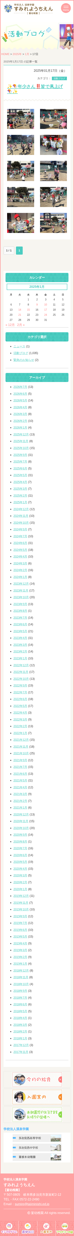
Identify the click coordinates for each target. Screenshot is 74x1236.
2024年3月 (20, 563)
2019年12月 (21, 895)
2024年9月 (20, 529)
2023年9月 (20, 604)
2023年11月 (20, 590)
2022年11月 (20, 672)
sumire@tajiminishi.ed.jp (32, 1204)
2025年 (17, 54)
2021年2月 (20, 801)
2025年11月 (20, 441)
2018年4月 (20, 1018)
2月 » (21, 325)
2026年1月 (20, 427)
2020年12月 (21, 814)
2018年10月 (21, 984)
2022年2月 (20, 726)
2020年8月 (20, 841)
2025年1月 (20, 502)
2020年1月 (20, 889)
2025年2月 (20, 495)
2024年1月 (20, 577)
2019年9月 (20, 916)
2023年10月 (21, 597)
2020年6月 (20, 855)
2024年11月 (20, 515)
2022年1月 (20, 733)
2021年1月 (20, 807)
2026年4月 (20, 407)
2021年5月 (20, 780)
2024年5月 (20, 549)
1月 (27, 54)
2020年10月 (21, 828)
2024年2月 (20, 570)
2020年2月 (20, 882)
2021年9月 (20, 760)
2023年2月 (20, 651)
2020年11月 (20, 821)
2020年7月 (20, 848)
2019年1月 (20, 963)
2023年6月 (20, 624)
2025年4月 (20, 482)
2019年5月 (20, 936)
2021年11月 (20, 746)
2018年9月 (20, 990)
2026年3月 (20, 414)
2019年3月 (20, 950)
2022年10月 (21, 678)
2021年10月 (21, 753)
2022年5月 (20, 706)
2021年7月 (20, 766)
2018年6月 (20, 1004)
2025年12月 (21, 434)
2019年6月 (20, 929)
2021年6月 (20, 773)
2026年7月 (20, 386)
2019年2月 (20, 957)
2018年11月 (20, 977)
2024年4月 (20, 556)
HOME (5, 54)
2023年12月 (21, 583)
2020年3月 (20, 875)
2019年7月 (20, 923)
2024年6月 (20, 543)
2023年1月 (20, 658)
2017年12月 (21, 1045)
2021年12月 (21, 739)
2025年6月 (20, 468)
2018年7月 (20, 997)
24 (45, 314)
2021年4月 (20, 787)
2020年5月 (20, 861)
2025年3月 (20, 488)
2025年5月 (20, 475)
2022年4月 (20, 712)
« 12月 (10, 325)
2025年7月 (20, 461)
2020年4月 (20, 868)
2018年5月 (20, 1011)
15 (28, 309)
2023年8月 (20, 610)
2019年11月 (20, 902)
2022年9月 (20, 685)
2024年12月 (21, 509)
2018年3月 (20, 1024)
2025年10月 (21, 448)
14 (19, 309)
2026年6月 (20, 393)
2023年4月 (20, 638)
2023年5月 (20, 631)
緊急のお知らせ (23, 360)
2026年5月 (20, 400)
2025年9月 (20, 454)
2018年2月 (20, 1031)
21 (19, 314)
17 (45, 309)
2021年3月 (20, 794)
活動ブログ (59, 78)
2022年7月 (20, 692)
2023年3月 (20, 644)
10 (45, 304)
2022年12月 (21, 665)
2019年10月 (21, 909)
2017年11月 (20, 1052)
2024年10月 (21, 522)
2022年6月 (20, 699)
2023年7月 (20, 617)
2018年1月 (20, 1038)
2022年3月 (20, 719)
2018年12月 (21, 970)
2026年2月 (20, 420)
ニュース (19, 346)
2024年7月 (20, 536)
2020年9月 (20, 834)
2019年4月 (20, 943)
